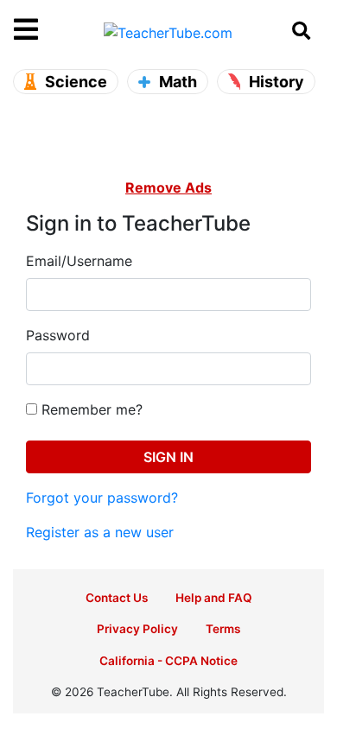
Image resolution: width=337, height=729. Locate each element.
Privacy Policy (137, 629)
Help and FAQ (213, 598)
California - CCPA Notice (168, 661)
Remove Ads (168, 187)
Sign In (168, 457)
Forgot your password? (102, 497)
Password (58, 335)
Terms (223, 629)
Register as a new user (100, 532)
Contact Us (117, 598)
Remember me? (90, 409)
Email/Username (79, 260)
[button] (53, 30)
